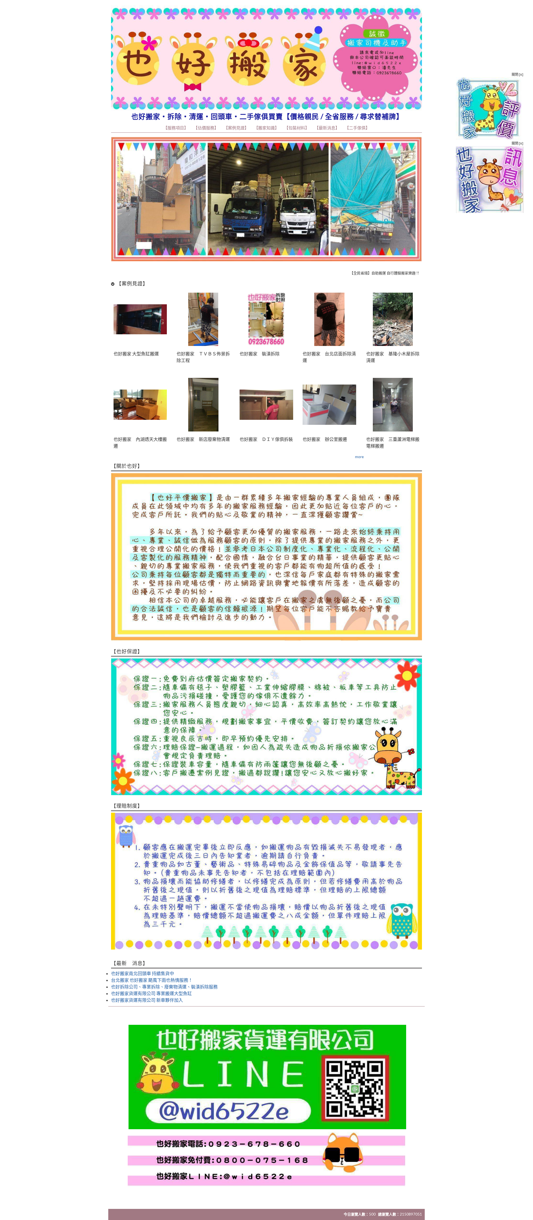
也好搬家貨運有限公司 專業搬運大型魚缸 (151, 993)
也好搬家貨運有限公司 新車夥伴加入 (147, 1000)
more (359, 457)
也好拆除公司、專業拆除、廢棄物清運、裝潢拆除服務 (164, 986)
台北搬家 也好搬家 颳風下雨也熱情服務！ (152, 980)
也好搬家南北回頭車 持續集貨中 (142, 973)
